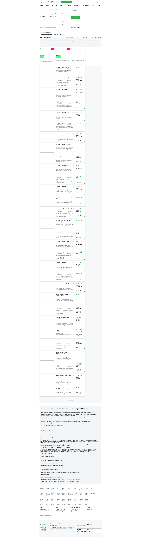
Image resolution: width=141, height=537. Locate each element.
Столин (86, 494)
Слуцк (80, 500)
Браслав (47, 492)
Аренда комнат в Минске (60, 510)
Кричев (63, 499)
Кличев (63, 489)
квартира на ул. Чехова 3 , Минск (62, 154)
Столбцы (86, 493)
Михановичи (70, 498)
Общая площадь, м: (53, 9)
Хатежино (86, 499)
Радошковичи (81, 489)
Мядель (69, 504)
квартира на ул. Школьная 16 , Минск (63, 273)
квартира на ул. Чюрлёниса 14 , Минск (63, 123)
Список (92, 37)
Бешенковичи (42, 500)
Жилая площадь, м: (53, 13)
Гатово (52, 489)
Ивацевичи (58, 499)
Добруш (52, 499)
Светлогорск (81, 495)
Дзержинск (53, 498)
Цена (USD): (42, 13)
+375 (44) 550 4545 (81, 525)
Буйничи (47, 495)
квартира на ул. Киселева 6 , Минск (62, 262)
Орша (74, 494)
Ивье (57, 500)
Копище (63, 494)
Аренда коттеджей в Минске (60, 511)
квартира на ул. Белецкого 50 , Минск (63, 283)
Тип (43, 27)
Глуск (52, 494)
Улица (41, 27)
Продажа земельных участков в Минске (46, 515)
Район (46, 27)
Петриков (75, 498)
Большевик (47, 488)
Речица (80, 492)
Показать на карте (75, 10)
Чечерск (91, 488)
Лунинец (69, 489)
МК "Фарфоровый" (59, 58)
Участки (61, 5)
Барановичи (42, 489)
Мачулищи (69, 495)
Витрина (98, 37)
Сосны (86, 489)
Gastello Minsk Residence (76, 58)
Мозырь (69, 500)
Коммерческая (77, 5)
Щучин (91, 492)
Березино (41, 494)
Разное (99, 5)
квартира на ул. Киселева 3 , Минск (62, 186)
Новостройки (54, 5)
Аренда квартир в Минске (60, 509)
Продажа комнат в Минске (44, 511)
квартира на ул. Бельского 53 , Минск (63, 144)
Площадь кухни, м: (53, 16)
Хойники (86, 500)
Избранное (87, 2)
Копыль (63, 495)
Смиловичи (81, 499)
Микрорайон (50, 27)
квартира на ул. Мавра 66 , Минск (62, 67)
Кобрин (63, 492)
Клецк (63, 488)
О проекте (56, 523)
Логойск (63, 504)
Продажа (47, 5)
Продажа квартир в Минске (45, 510)
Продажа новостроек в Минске (45, 509)
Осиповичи (75, 495)
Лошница (69, 488)
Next (52, 70)
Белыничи (41, 495)
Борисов (41, 504)
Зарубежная (68, 5)
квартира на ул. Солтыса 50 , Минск (63, 220)
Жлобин (58, 494)
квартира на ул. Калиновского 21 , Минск (64, 230)
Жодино (58, 495)
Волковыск (47, 500)
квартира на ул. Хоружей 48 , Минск (63, 252)
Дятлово (52, 504)
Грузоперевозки (86, 5)
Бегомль (41, 492)
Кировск (58, 504)
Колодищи (64, 493)
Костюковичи (64, 498)
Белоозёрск (42, 493)
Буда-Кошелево (48, 494)
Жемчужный (59, 492)
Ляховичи (69, 492)
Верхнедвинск (48, 498)
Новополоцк (75, 493)
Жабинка (58, 489)
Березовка (41, 498)
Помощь (51, 523)
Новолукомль (76, 492)
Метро (54, 27)
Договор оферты (52, 531)
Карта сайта (58, 531)
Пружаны (75, 504)
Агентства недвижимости (68, 523)
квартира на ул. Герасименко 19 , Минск (63, 176)
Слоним (80, 498)
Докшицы (52, 500)
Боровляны (47, 489)
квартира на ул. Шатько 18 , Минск (62, 112)
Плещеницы (75, 500)
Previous (41, 70)
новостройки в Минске (68, 417)
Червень (86, 504)
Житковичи (58, 493)
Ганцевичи (52, 488)
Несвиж (75, 489)
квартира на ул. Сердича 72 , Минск (63, 241)
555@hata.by (89, 524)
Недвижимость (42, 32)
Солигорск (86, 488)
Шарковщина (92, 493)
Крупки (63, 500)
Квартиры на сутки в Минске (76, 509)
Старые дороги (87, 492)
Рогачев (80, 493)
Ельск (58, 488)
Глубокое (52, 493)
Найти (76, 17)
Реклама (60, 523)
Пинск (75, 499)
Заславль (58, 498)
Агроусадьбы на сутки (75, 511)
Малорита (69, 493)
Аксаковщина (42, 488)
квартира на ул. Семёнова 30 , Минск (63, 165)
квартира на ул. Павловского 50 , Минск (63, 133)
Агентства (93, 5)
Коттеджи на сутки (74, 510)
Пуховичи (80, 488)
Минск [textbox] (62, 11)
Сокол (80, 504)
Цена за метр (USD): (43, 16)
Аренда (41, 5)
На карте (85, 37)
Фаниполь (86, 498)
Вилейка (47, 499)
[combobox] (65, 11)
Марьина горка (70, 494)
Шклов (91, 489)
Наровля (75, 488)
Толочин (86, 495)
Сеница (80, 494)
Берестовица (42, 499)
